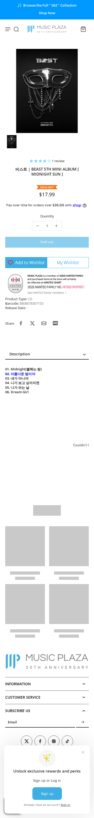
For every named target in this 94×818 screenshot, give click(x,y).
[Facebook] (40, 741)
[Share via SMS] (55, 323)
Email (12, 722)
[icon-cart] (83, 29)
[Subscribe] (82, 722)
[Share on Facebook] (21, 323)
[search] (16, 29)
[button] (41, 161)
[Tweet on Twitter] (32, 323)
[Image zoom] (47, 91)
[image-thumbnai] (11, 141)
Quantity (47, 216)
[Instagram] (54, 741)
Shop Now (47, 13)
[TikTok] (67, 741)
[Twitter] (26, 741)
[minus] (37, 225)
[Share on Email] (44, 323)
